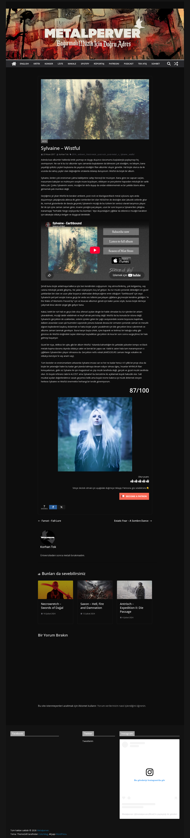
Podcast (128, 63)
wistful (131, 154)
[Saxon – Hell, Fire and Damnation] (95, 582)
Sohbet (156, 63)
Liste (60, 63)
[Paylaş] (53, 507)
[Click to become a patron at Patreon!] (134, 493)
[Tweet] (61, 507)
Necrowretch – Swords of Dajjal (52, 606)
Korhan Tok (63, 154)
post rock (102, 154)
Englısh (24, 63)
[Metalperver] (95, 10)
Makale (72, 63)
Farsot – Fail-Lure (51, 520)
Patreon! (114, 63)
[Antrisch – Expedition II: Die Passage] (134, 582)
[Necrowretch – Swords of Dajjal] (55, 582)
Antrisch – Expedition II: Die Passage (131, 608)
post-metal (112, 154)
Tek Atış (142, 63)
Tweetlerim (87, 741)
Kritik (37, 63)
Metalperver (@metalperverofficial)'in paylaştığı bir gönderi (149, 814)
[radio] (132, 481)
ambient (81, 154)
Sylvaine (124, 154)
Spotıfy (85, 63)
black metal (91, 154)
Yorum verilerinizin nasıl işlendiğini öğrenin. (121, 705)
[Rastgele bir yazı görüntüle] (176, 63)
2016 (74, 154)
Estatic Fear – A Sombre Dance (131, 520)
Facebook (17, 733)
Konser (49, 63)
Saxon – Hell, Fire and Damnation (92, 606)
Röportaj (99, 63)
